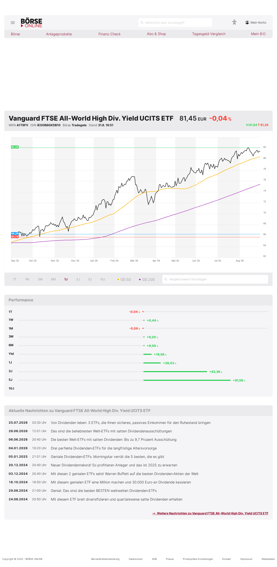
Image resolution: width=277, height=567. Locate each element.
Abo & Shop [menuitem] (156, 34)
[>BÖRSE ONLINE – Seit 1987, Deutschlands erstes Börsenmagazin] (31, 22)
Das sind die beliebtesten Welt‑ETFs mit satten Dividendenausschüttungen (111, 431)
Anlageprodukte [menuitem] (59, 34)
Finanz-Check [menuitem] (109, 34)
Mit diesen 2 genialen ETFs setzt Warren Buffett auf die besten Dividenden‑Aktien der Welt (124, 474)
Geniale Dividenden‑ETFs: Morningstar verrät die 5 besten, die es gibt (107, 456)
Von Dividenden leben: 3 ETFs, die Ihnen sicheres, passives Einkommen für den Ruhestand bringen (131, 422)
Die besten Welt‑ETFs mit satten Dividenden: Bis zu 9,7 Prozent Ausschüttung (114, 439)
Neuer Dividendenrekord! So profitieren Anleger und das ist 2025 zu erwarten (114, 465)
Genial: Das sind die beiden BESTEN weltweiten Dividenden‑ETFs (104, 490)
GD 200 (148, 279)
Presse (170, 559)
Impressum (246, 559)
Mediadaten (268, 559)
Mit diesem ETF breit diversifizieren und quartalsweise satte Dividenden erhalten (116, 499)
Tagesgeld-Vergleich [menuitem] (208, 34)
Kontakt (226, 559)
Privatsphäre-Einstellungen (198, 559)
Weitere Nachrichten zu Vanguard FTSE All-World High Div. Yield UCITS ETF (212, 513)
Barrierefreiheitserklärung (105, 559)
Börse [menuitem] (15, 34)
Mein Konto (258, 22)
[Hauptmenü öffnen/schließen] (12, 22)
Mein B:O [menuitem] (258, 34)
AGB (154, 559)
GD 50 (126, 279)
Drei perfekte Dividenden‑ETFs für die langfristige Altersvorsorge (104, 448)
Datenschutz (136, 559)
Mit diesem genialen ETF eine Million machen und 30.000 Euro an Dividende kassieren (121, 482)
